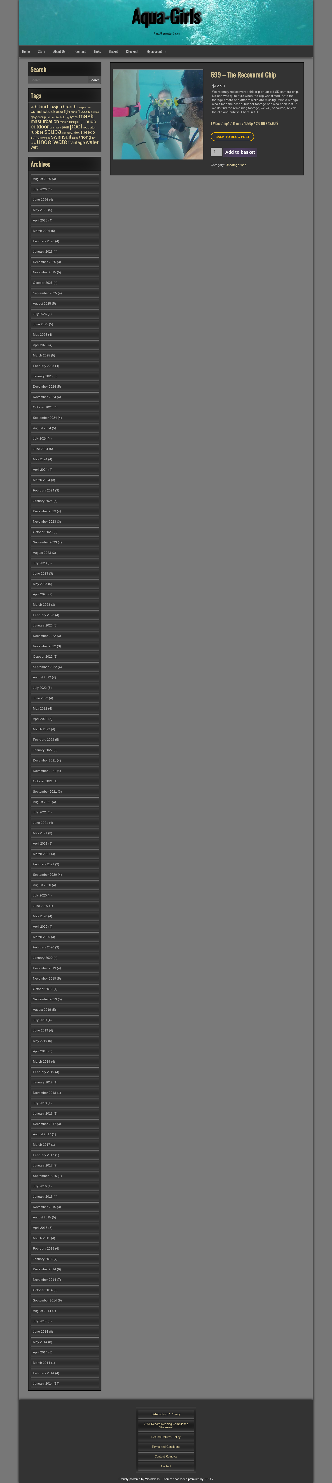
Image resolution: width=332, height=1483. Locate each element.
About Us (59, 51)
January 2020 (43, 957)
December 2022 (44, 636)
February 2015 (43, 1248)
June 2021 (40, 822)
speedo (87, 132)
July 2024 (40, 438)
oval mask (55, 127)
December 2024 (44, 386)
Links (97, 51)
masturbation (45, 121)
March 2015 (41, 1238)
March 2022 (41, 729)
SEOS (208, 1479)
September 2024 (45, 417)
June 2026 (40, 199)
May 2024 (40, 459)
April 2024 (40, 469)
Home (26, 51)
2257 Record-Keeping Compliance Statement (166, 1425)
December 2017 (44, 1124)
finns (74, 111)
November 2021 (44, 771)
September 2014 (45, 1300)
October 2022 (43, 656)
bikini (40, 106)
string (35, 137)
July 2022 (40, 687)
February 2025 (43, 366)
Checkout (132, 51)
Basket (113, 51)
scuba (52, 131)
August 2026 (42, 179)
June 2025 (40, 324)
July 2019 (40, 1020)
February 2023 (43, 615)
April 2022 (40, 719)
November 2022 (44, 646)
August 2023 (42, 552)
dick (51, 111)
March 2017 (41, 1144)
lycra (74, 117)
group (41, 117)
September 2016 (45, 1176)
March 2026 (41, 231)
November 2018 (44, 1092)
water (92, 142)
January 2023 (43, 625)
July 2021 (40, 812)
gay (34, 117)
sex (64, 132)
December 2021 (44, 760)
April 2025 (40, 345)
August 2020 (42, 885)
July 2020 (40, 895)
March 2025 (41, 355)
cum (88, 107)
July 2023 (40, 563)
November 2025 (44, 272)
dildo (59, 112)
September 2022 (45, 667)
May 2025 (40, 334)
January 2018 (43, 1113)
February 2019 (43, 1072)
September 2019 (45, 999)
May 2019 (40, 1041)
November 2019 (44, 978)
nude (90, 121)
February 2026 (43, 241)
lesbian (55, 117)
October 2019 (43, 989)
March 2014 (41, 1362)
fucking (95, 112)
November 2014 (44, 1279)
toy (94, 137)
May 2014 (40, 1342)
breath (70, 106)
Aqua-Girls (166, 15)
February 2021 (43, 864)
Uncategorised (236, 165)
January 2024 (43, 501)
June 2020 (40, 906)
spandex (73, 132)
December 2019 (44, 968)
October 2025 (43, 282)
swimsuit (61, 137)
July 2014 (40, 1321)
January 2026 (43, 251)
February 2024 (43, 490)
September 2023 (45, 542)
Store (41, 51)
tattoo (75, 137)
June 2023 (40, 573)
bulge (80, 107)
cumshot (39, 111)
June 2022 (40, 698)
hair (49, 117)
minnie (64, 122)
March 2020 (41, 937)
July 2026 (40, 189)
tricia (33, 143)
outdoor (40, 127)
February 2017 (43, 1155)
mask (86, 116)
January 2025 (43, 376)
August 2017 (42, 1134)
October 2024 (43, 407)
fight (67, 112)
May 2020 (40, 916)
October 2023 (43, 532)
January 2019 (43, 1082)
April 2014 (40, 1352)
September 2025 (45, 293)
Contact (80, 51)
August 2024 (42, 428)
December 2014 (44, 1269)
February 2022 (43, 739)
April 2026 (40, 220)
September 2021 (45, 791)
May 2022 (40, 708)
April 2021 (40, 843)
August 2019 (42, 1009)
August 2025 (42, 303)
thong (85, 137)
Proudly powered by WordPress (139, 1479)
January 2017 (43, 1165)
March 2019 (41, 1061)
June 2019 (40, 1030)
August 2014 (42, 1311)
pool (76, 126)
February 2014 (43, 1373)
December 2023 (44, 511)
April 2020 (40, 926)
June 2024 (40, 449)
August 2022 (42, 677)
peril (65, 127)
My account (154, 51)
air (32, 107)
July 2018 (40, 1103)
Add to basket (240, 152)
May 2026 (40, 210)
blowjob (54, 106)
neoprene (76, 122)
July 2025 (40, 314)
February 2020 (43, 947)
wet (34, 147)
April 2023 (40, 594)
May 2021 (40, 833)
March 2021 (41, 854)
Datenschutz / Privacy (166, 1414)
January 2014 (43, 1383)
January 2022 (43, 750)
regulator (89, 127)
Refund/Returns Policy (166, 1437)
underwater (53, 141)
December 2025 (44, 262)
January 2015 (43, 1259)
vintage (77, 142)
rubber (37, 132)
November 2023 (44, 521)
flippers (84, 111)
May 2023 (40, 584)
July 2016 (40, 1186)
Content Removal (166, 1456)
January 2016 (43, 1196)
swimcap (45, 137)
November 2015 (44, 1207)
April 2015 (40, 1227)
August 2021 (42, 802)
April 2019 (40, 1051)
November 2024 (44, 397)
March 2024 (41, 480)
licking (64, 117)
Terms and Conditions (166, 1446)
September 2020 (45, 874)
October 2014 (43, 1290)
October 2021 (43, 781)
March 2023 (41, 604)
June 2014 (40, 1331)
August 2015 (42, 1217)
